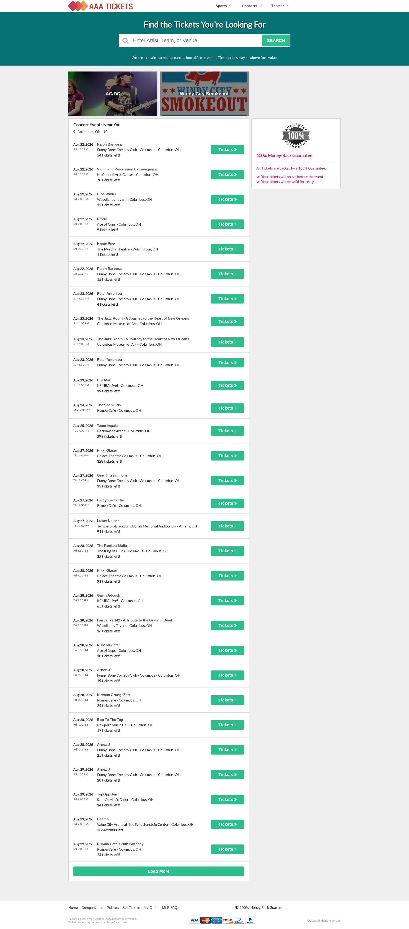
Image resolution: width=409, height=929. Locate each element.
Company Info (92, 908)
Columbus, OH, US (91, 132)
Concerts (249, 6)
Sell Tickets (131, 908)
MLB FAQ (170, 908)
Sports (221, 6)
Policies (113, 908)
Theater (278, 6)
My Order (151, 908)
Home (73, 908)
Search (276, 40)
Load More (158, 871)
